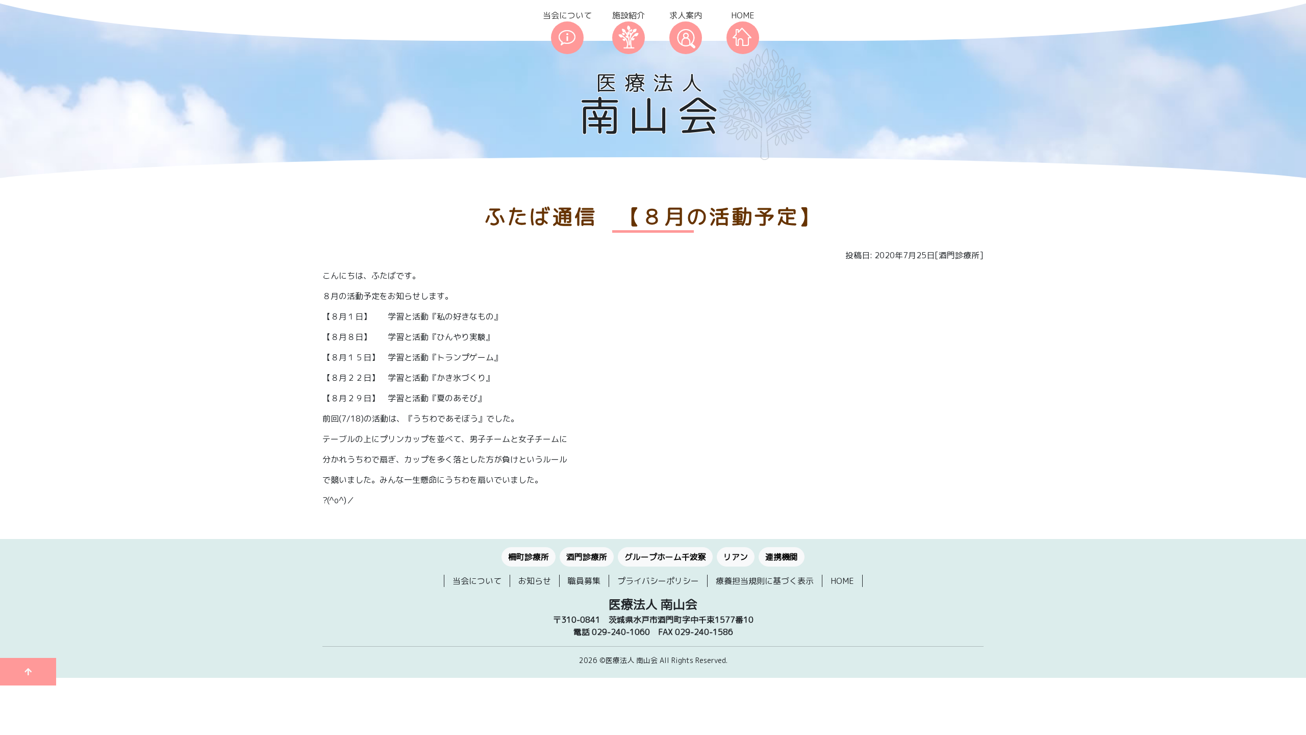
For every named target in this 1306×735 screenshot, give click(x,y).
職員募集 (584, 580)
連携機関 (781, 556)
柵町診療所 (528, 556)
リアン (735, 556)
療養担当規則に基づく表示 (765, 580)
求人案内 (685, 15)
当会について (567, 15)
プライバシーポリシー (658, 580)
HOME (743, 15)
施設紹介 (628, 15)
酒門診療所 (586, 556)
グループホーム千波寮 (665, 556)
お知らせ (534, 580)
